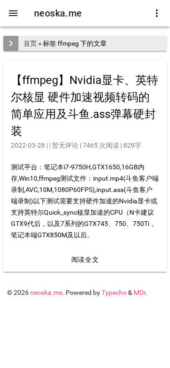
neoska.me (58, 13)
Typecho (114, 292)
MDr (140, 292)
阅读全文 (85, 259)
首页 (30, 43)
